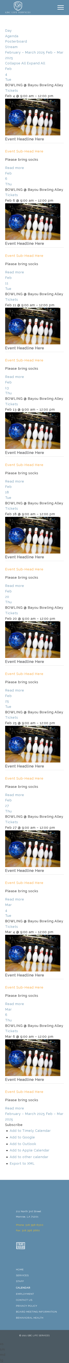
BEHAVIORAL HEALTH (29, 1317)
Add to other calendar (29, 1157)
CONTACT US (24, 1300)
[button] (14, 1125)
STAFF (20, 1281)
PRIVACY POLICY (26, 1305)
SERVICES (22, 1275)
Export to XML (22, 1163)
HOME (20, 1269)
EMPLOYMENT (25, 1294)
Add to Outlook (23, 1144)
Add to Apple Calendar (29, 1150)
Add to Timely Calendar (30, 1131)
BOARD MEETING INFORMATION (36, 1311)
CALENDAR (23, 1287)
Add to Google (22, 1137)
